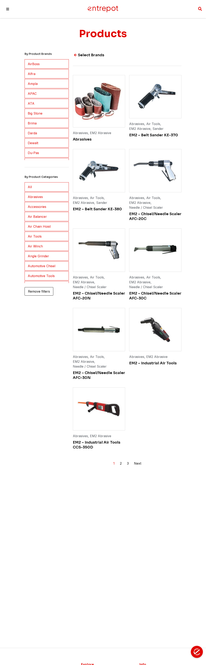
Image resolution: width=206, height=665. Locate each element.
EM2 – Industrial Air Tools (153, 363)
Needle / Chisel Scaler (146, 207)
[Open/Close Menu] (7, 9)
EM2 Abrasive (100, 133)
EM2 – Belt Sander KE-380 (97, 209)
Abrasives (80, 133)
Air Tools (153, 124)
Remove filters (39, 291)
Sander (158, 129)
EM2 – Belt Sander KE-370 (153, 135)
